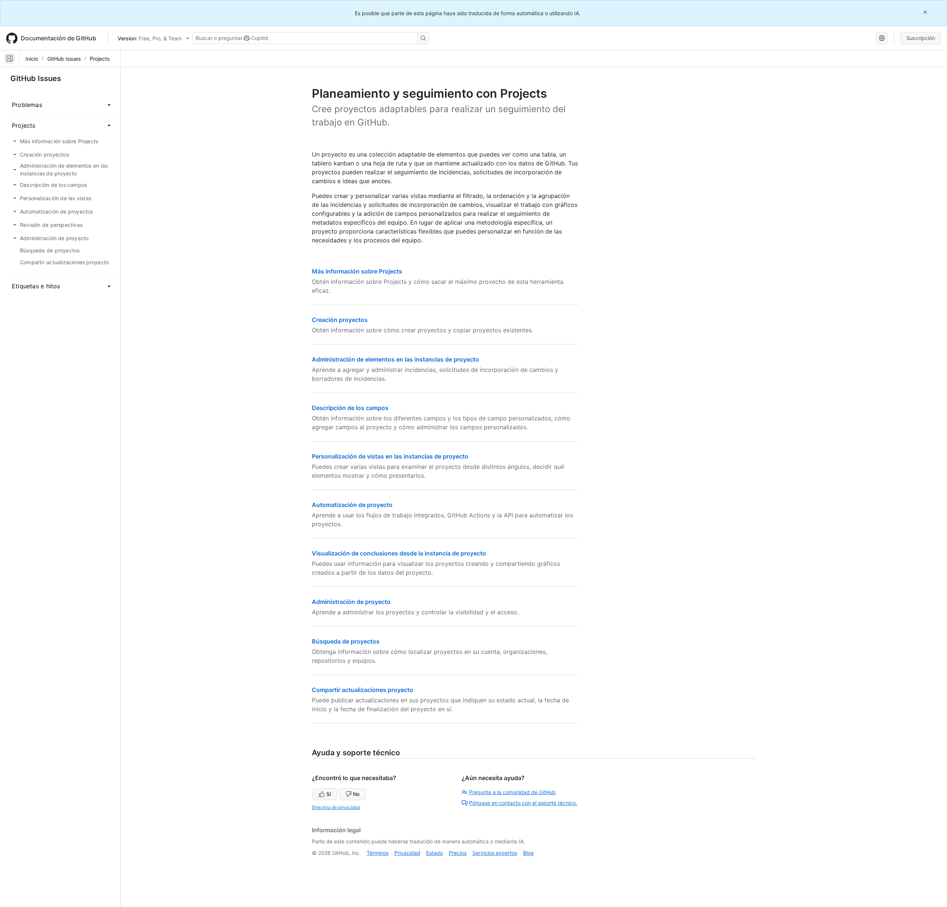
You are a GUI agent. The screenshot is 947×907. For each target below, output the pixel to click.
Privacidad (407, 853)
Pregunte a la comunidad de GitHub (512, 792)
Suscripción (920, 38)
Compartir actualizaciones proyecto (362, 689)
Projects (99, 59)
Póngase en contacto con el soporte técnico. (523, 803)
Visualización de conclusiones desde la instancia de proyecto (399, 553)
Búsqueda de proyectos (346, 641)
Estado (434, 853)
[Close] (926, 12)
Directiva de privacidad (336, 807)
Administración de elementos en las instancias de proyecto (395, 359)
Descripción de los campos (350, 407)
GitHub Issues (64, 59)
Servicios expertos (494, 853)
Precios (457, 853)
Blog (528, 853)
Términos (377, 853)
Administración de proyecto (351, 601)
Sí (328, 794)
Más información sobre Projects (357, 271)
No (356, 794)
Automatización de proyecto (352, 504)
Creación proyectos (340, 319)
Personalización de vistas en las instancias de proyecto (390, 456)
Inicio (32, 59)
